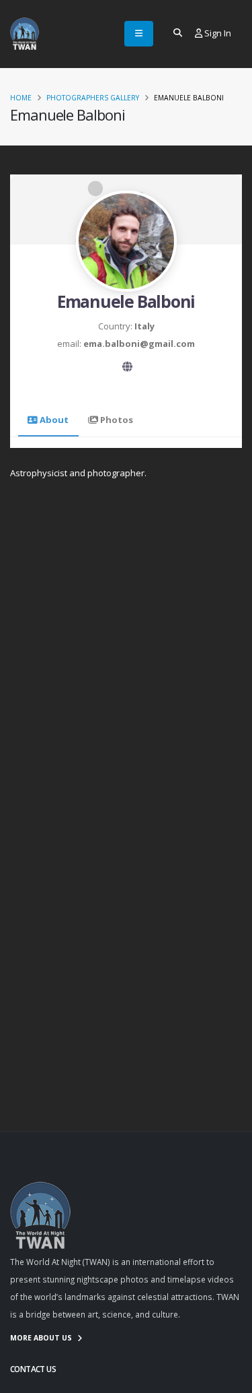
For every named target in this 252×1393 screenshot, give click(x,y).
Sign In (216, 33)
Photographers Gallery (92, 97)
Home (21, 97)
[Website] (127, 367)
